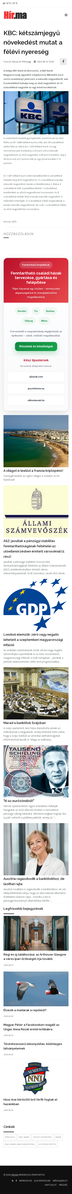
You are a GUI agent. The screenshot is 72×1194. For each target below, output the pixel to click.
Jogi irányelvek (42, 1180)
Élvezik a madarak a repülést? (24, 1010)
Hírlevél (63, 1184)
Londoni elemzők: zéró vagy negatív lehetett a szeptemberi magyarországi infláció (33, 640)
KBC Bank (24, 1137)
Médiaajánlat (60, 1180)
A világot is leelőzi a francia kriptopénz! (33, 470)
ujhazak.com (36, 376)
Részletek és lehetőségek (36, 346)
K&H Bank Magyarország (20, 1144)
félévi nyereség (42, 1137)
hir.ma (14, 1174)
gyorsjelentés (47, 1144)
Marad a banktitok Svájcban (24, 723)
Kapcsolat (51, 1184)
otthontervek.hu (36, 400)
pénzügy (10, 1137)
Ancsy (15, 61)
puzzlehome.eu (36, 388)
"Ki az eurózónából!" (18, 801)
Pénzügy (26, 61)
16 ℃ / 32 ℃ (11, 3)
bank (58, 1137)
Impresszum (25, 1180)
